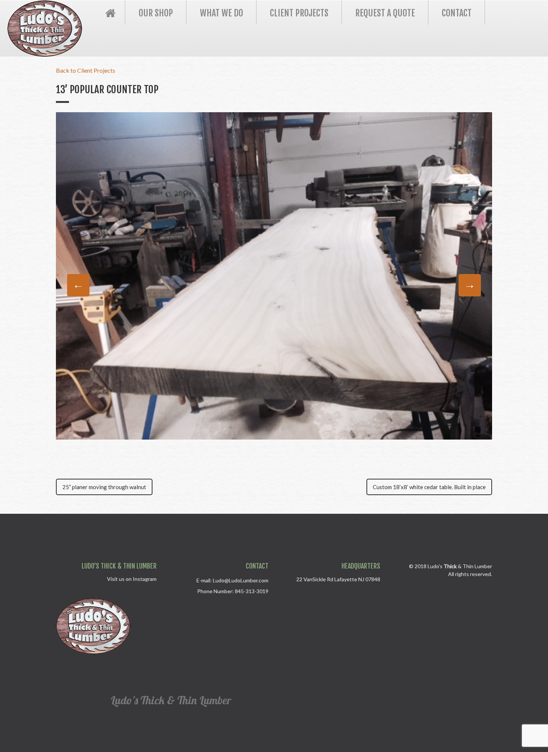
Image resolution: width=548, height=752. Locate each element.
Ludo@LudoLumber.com (240, 580)
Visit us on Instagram (132, 579)
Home (110, 12)
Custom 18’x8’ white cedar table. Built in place (429, 487)
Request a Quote (385, 13)
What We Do (221, 13)
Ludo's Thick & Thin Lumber (171, 700)
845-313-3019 (251, 591)
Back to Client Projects (85, 70)
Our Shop (156, 13)
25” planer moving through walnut (104, 487)
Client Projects (299, 13)
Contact (457, 13)
